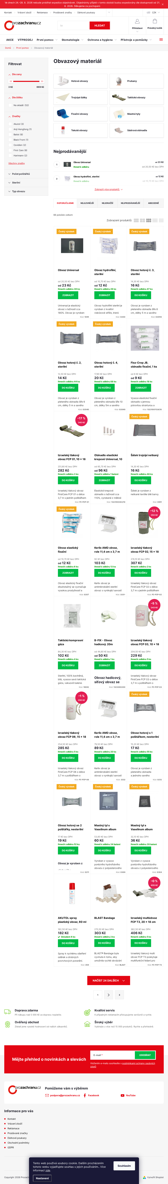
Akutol (18, 124)
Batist (18, 134)
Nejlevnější (87, 203)
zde (47, 1170)
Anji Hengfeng (22, 129)
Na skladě (21, 105)
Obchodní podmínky (18, 1142)
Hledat (99, 25)
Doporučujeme (65, 203)
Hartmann (20, 155)
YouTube (131, 1095)
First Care (20, 150)
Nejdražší (107, 203)
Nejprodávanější (130, 203)
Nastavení (42, 1178)
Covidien (19, 145)
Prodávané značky (62, 12)
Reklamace (42, 12)
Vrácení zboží (24, 12)
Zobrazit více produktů (107, 189)
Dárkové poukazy (86, 12)
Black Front (21, 139)
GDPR (11, 1147)
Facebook (93, 1095)
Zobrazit (68, 295)
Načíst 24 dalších (106, 980)
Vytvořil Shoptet (155, 1177)
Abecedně (153, 203)
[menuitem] (10, 40)
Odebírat (145, 1055)
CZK (154, 12)
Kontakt (8, 12)
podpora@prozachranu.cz (65, 1095)
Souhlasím (124, 1165)
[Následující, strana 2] (108, 994)
